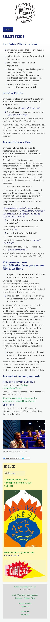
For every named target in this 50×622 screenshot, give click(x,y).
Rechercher (25, 614)
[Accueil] (25, 24)
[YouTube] (10, 468)
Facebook (18, 598)
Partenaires (25, 606)
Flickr (33, 598)
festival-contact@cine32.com (15, 387)
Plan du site (25, 611)
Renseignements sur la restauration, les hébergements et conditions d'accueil (20, 399)
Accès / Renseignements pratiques (25, 594)
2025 (29, 482)
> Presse (8, 485)
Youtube (27, 598)
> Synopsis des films (15, 482)
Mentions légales (25, 603)
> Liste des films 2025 (15, 479)
